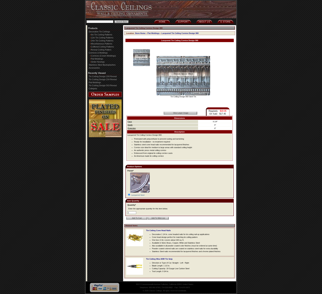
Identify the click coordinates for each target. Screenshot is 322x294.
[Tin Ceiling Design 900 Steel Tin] (183, 95)
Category (93, 88)
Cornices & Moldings (98, 53)
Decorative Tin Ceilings (99, 32)
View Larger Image (180, 113)
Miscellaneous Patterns (101, 44)
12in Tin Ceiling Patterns (102, 38)
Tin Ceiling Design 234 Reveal (103, 79)
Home (162, 22)
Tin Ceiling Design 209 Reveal (103, 76)
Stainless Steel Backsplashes (102, 65)
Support (183, 22)
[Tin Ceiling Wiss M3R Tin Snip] (135, 276)
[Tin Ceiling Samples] (105, 96)
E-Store (226, 22)
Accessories (94, 68)
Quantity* (131, 205)
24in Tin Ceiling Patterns (102, 41)
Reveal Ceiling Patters (101, 50)
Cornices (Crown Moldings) (103, 56)
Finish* (130, 171)
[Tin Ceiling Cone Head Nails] (135, 247)
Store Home (140, 33)
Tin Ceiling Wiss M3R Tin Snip (159, 259)
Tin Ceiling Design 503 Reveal (103, 85)
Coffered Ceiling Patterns (102, 47)
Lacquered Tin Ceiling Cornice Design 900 (180, 33)
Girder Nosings (98, 62)
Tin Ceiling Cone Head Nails (158, 230)
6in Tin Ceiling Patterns (101, 35)
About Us (204, 22)
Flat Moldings (97, 59)
